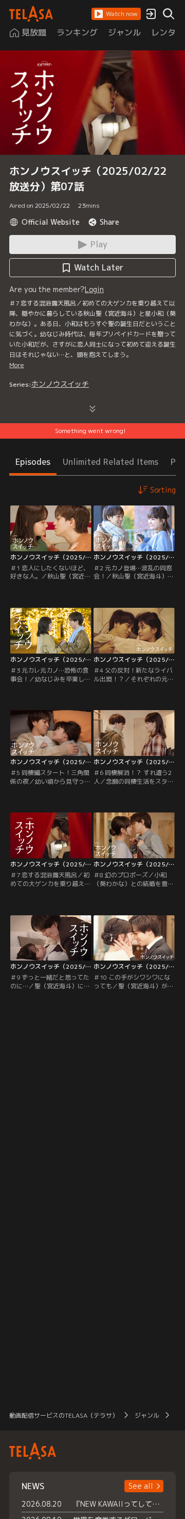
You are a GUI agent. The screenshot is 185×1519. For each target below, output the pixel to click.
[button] (116, 14)
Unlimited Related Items (110, 461)
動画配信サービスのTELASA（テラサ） (63, 1415)
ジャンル (147, 1415)
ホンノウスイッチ (60, 384)
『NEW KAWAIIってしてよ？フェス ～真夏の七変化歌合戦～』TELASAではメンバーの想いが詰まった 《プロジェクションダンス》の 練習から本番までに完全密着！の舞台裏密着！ (118, 1504)
